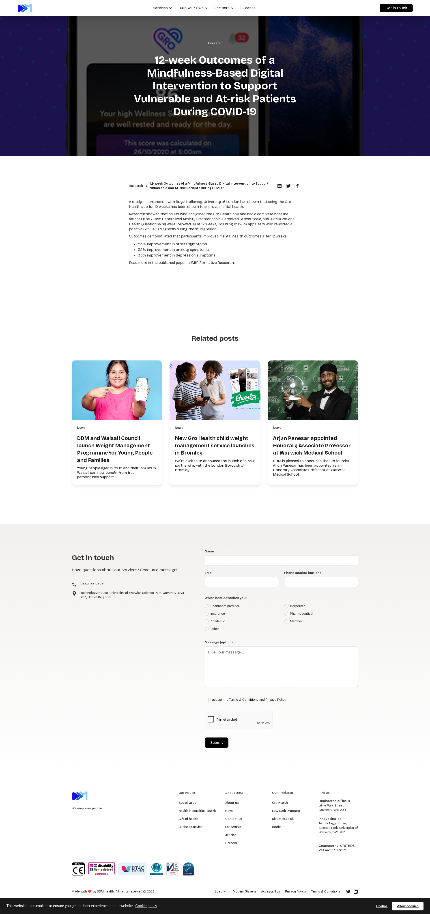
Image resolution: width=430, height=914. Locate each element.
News (229, 811)
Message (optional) (220, 642)
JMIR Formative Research (212, 263)
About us (232, 803)
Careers (231, 843)
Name (209, 551)
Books (277, 827)
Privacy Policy (276, 700)
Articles (230, 835)
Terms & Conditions (243, 700)
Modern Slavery (244, 891)
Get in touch (396, 8)
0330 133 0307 (92, 584)
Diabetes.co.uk (283, 819)
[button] (162, 8)
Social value (187, 803)
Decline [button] (382, 906)
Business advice (190, 827)
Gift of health (188, 819)
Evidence (248, 8)
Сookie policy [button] (146, 906)
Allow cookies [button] (408, 906)
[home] (24, 8)
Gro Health (280, 803)
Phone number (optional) (304, 573)
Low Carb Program (286, 811)
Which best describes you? (226, 598)
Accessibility (270, 891)
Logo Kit (221, 891)
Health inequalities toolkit (197, 811)
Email (209, 573)
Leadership (233, 827)
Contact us (233, 819)
